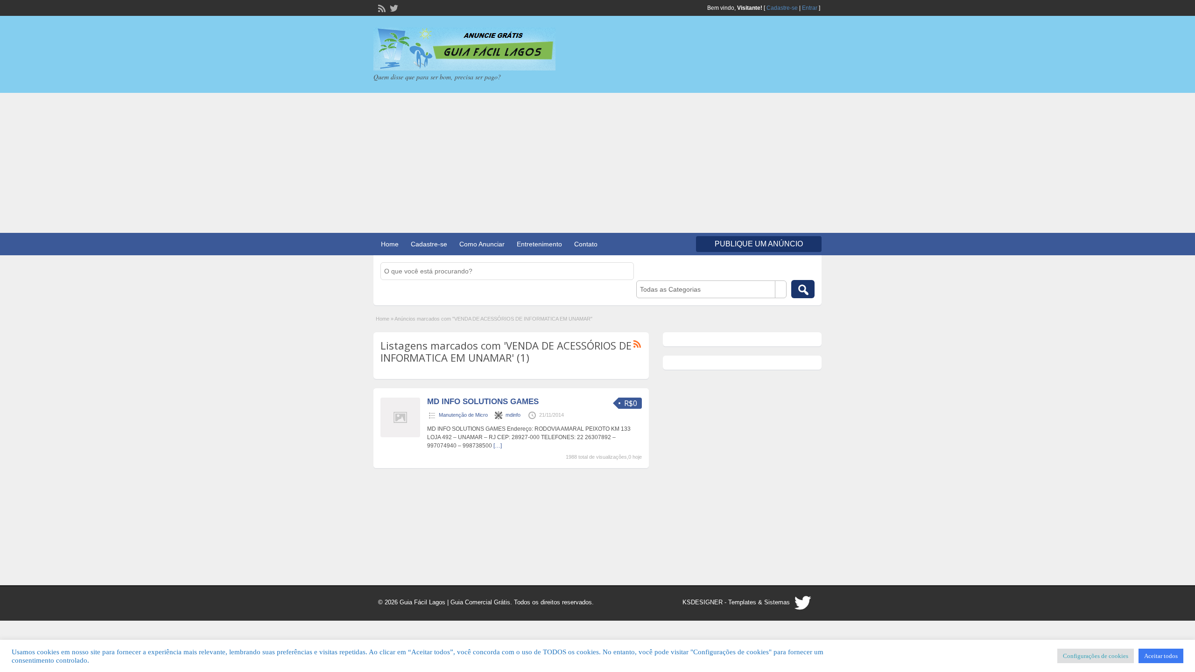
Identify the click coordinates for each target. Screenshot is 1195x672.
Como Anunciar (482, 244)
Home (390, 244)
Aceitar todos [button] (1161, 655)
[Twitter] (393, 7)
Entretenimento (539, 244)
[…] (497, 445)
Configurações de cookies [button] (1095, 655)
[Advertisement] (597, 163)
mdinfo (513, 415)
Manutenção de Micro (463, 415)
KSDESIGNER (702, 602)
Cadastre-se (782, 8)
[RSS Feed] (381, 7)
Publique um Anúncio (759, 244)
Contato (586, 244)
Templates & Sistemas (759, 602)
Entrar (809, 8)
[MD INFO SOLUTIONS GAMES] (400, 435)
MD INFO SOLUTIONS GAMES (483, 401)
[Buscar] (803, 289)
